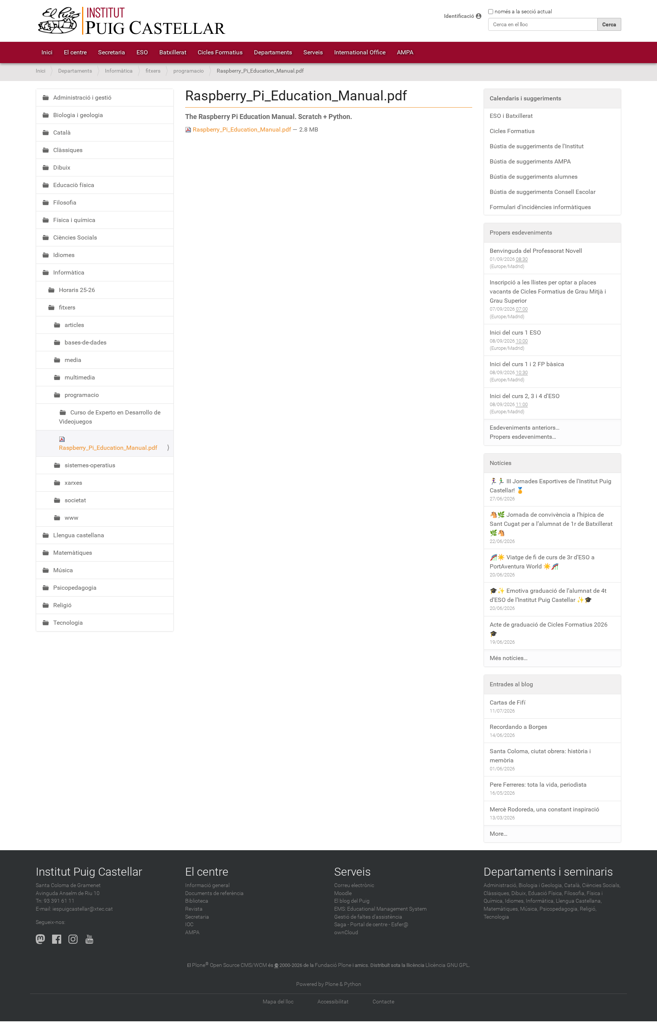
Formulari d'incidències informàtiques (540, 207)
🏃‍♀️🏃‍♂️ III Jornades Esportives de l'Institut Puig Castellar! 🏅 (550, 486)
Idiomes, (515, 901)
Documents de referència (214, 893)
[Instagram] (73, 939)
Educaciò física (73, 185)
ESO (142, 52)
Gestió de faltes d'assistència (368, 917)
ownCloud (346, 932)
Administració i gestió (81, 97)
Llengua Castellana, (579, 901)
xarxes (72, 482)
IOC (189, 924)
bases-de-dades (84, 342)
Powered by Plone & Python (328, 984)
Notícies (500, 463)
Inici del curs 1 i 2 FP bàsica (527, 364)
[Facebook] (56, 939)
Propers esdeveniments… (523, 436)
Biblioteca (196, 901)
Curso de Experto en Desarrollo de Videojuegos (109, 417)
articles (73, 325)
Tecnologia (67, 622)
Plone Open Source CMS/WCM (229, 965)
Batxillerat (172, 52)
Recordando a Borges (518, 726)
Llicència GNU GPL (447, 965)
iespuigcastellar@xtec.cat (82, 909)
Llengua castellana (78, 535)
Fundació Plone (333, 965)
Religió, (588, 909)
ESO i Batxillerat (511, 115)
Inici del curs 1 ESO (515, 332)
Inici (46, 52)
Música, (529, 909)
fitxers (153, 71)
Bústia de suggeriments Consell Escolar (542, 191)
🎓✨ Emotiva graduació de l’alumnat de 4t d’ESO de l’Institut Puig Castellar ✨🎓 (548, 595)
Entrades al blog (511, 684)
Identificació (459, 16)
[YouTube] (89, 939)
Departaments (273, 52)
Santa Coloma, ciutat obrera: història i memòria (540, 756)
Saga (340, 924)
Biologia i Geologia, (541, 885)
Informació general (207, 885)
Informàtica (119, 71)
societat (74, 500)
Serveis (313, 52)
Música (62, 570)
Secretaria (111, 52)
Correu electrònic (354, 885)
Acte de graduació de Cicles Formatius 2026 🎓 (549, 629)
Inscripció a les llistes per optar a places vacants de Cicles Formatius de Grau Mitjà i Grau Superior (548, 291)
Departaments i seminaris (548, 871)
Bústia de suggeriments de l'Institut (537, 146)
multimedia (79, 377)
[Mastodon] (40, 939)
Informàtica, (540, 901)
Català (61, 132)
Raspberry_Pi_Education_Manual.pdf (242, 129)
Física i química (73, 220)
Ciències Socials (74, 237)
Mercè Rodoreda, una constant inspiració (544, 809)
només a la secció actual (523, 11)
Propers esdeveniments (521, 232)
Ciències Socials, (601, 885)
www (70, 517)
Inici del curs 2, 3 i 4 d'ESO (525, 396)
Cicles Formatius (220, 52)
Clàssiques (67, 150)
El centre (75, 52)
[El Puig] (131, 21)
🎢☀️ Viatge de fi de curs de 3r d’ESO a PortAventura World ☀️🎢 (542, 562)
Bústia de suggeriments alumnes (534, 176)
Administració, (500, 885)
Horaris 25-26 (76, 290)
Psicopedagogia (74, 587)
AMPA (405, 52)
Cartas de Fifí (507, 702)
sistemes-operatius (89, 465)
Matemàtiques (72, 552)
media (72, 359)
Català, (572, 885)
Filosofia (64, 202)
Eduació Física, (545, 893)
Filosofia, (575, 893)
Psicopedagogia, (559, 909)
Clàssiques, (497, 893)
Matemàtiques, (501, 909)
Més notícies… (509, 658)
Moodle (343, 893)
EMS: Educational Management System (380, 909)
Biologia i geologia (77, 115)
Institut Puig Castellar (89, 871)
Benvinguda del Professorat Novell (536, 250)
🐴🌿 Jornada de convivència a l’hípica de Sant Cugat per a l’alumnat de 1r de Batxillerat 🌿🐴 (551, 524)
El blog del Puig (352, 901)
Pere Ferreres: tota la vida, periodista (538, 784)
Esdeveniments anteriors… (525, 427)
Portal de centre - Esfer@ (379, 924)
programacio (188, 71)
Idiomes (63, 255)
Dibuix (61, 167)
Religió (61, 605)
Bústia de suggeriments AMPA (530, 161)
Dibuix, (519, 893)
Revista (194, 909)
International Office (360, 52)
